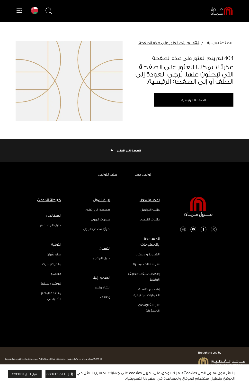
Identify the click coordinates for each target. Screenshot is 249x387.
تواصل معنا (142, 174)
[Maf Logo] (221, 359)
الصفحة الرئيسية (193, 100)
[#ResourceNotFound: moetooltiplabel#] (217, 11)
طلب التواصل (107, 174)
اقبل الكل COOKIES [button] (24, 374)
